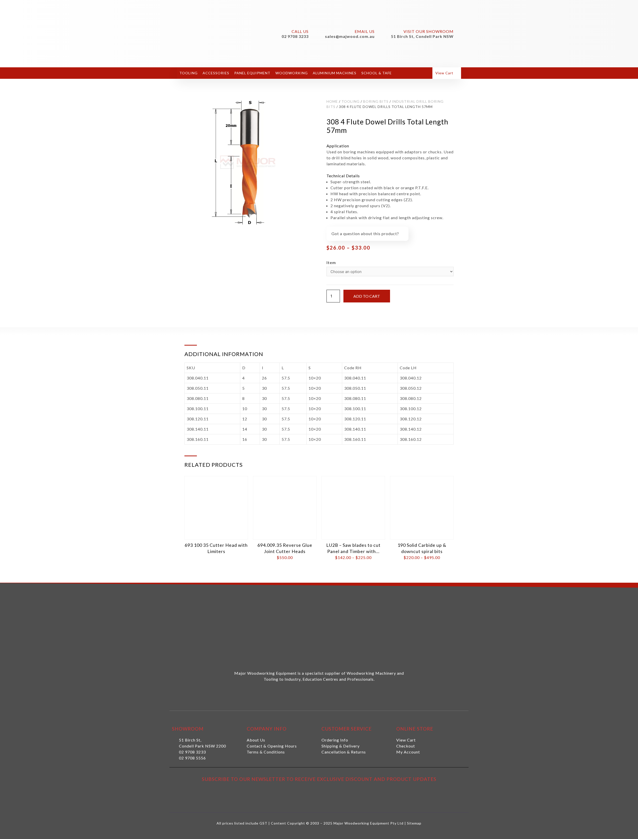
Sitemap (414, 823)
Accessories (216, 73)
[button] (446, 73)
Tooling (188, 73)
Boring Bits (376, 101)
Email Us (365, 31)
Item (331, 262)
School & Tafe (376, 73)
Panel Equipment (252, 73)
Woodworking (291, 73)
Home (332, 101)
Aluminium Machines (334, 73)
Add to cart (366, 296)
